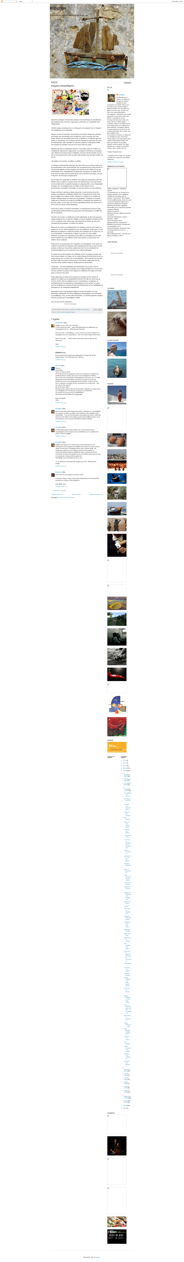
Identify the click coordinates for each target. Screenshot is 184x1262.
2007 (124, 1108)
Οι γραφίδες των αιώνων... (127, 794)
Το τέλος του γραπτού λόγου (127, 807)
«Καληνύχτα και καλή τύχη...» (127, 924)
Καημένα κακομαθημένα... (127, 917)
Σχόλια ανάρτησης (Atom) (67, 497)
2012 (124, 763)
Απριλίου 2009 (127, 1087)
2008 (124, 1105)
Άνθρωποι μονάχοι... (127, 888)
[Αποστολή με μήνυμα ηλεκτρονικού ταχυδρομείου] (94, 310)
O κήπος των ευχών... (127, 1037)
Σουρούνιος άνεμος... (127, 883)
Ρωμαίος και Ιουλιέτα (127, 813)
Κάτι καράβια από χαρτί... (127, 946)
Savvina (58, 365)
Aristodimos (59, 322)
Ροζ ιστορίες (127, 818)
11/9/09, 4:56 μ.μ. (60, 346)
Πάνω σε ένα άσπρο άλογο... (127, 824)
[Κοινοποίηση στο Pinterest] (101, 310)
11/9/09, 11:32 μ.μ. (61, 466)
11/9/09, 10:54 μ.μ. (61, 402)
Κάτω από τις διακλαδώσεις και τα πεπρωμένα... (127, 956)
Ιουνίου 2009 (126, 1078)
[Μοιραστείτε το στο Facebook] (99, 310)
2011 (124, 765)
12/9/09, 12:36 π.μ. (61, 486)
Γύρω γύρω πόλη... (127, 836)
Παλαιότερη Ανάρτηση (96, 494)
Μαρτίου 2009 (127, 1091)
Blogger (98, 1257)
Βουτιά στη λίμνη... (127, 902)
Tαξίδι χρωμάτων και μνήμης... (127, 1049)
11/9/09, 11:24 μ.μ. (61, 421)
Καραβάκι (58, 8)
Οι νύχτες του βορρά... (127, 969)
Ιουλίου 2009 (126, 1074)
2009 (124, 770)
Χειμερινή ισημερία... (127, 865)
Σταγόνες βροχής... (127, 974)
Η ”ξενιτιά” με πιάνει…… (127, 991)
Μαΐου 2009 (126, 1082)
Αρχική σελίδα (76, 494)
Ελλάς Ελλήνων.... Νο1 (127, 1024)
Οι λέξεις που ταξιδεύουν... (127, 1056)
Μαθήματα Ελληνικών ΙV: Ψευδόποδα (127, 896)
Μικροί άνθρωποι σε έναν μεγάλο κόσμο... (127, 981)
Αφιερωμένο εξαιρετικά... (127, 1018)
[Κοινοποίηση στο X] (98, 310)
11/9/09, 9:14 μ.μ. (60, 359)
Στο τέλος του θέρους (127, 1063)
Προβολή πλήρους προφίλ (115, 162)
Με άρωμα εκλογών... (127, 800)
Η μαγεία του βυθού (126, 831)
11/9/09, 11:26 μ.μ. (61, 436)
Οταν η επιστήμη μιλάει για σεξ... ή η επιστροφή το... (127, 1009)
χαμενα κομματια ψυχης (68, 312)
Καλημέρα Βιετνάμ (127, 930)
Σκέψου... (127, 906)
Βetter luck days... (127, 934)
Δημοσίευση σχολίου (60, 490)
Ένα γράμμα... (127, 1043)
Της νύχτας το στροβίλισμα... (127, 911)
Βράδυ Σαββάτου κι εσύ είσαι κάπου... (127, 999)
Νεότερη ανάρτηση (57, 494)
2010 (124, 768)
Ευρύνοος (58, 472)
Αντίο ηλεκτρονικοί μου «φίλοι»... (127, 877)
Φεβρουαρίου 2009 (127, 1097)
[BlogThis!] (96, 310)
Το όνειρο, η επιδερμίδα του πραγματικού (127, 843)
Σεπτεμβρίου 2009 (127, 789)
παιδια (58, 312)
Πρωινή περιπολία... (127, 851)
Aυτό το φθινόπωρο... (127, 871)
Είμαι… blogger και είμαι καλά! (127, 1031)
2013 (124, 760)
